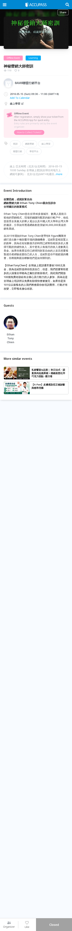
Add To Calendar (20, 98)
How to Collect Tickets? (29, 132)
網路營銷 (29, 143)
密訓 (15, 143)
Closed (54, 925)
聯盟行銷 (17, 151)
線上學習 (46, 143)
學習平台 (34, 151)
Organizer (9, 926)
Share (63, 12)
